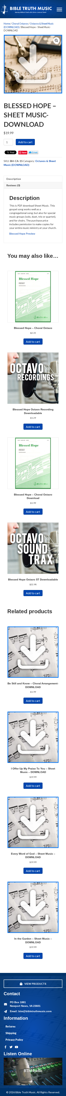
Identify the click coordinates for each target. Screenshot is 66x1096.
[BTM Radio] (33, 1071)
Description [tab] (13, 178)
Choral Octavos (20, 23)
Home (7, 23)
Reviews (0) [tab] (13, 185)
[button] (56, 40)
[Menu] (59, 9)
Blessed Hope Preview (22, 233)
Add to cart (25, 142)
